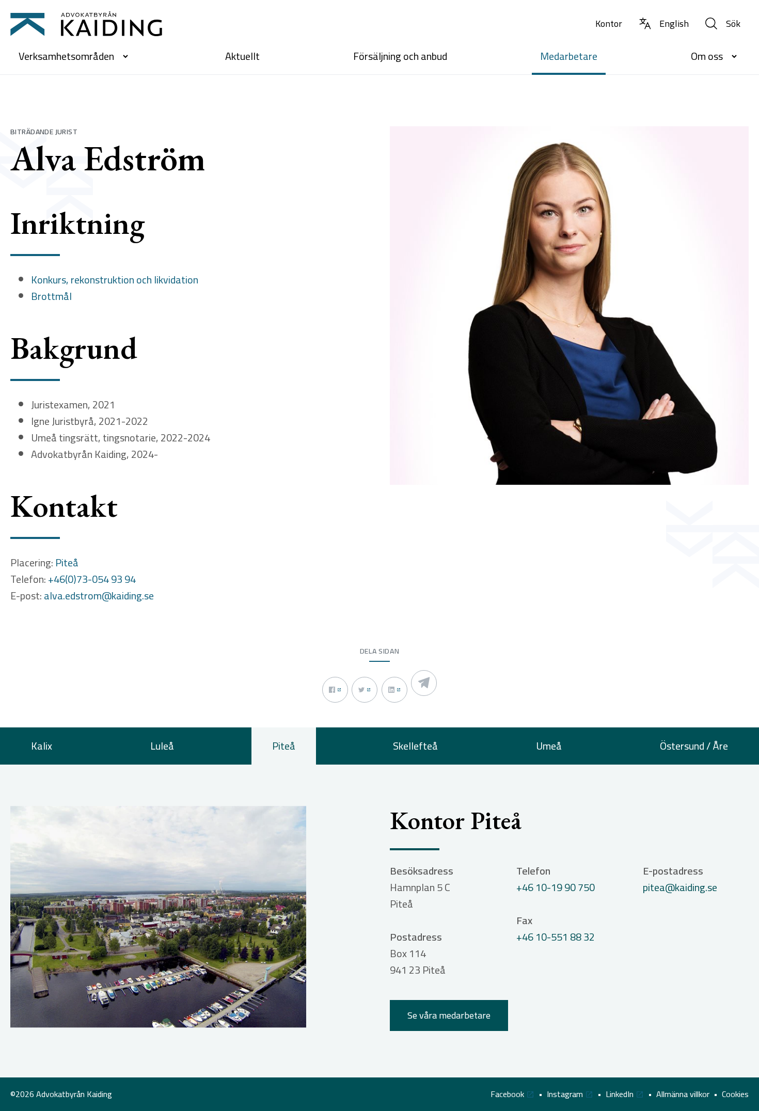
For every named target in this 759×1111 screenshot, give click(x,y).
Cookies (735, 1094)
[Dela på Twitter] (364, 690)
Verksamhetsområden (66, 56)
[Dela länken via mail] (424, 683)
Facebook (507, 1094)
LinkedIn (620, 1094)
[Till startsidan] (86, 23)
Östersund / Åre (694, 745)
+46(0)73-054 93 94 (92, 579)
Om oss (707, 56)
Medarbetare (568, 56)
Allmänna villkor (682, 1094)
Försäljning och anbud (400, 56)
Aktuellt (242, 56)
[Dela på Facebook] (335, 690)
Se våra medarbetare (449, 1015)
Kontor (608, 23)
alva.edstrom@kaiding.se (99, 596)
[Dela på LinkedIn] (394, 690)
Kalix (41, 745)
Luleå (162, 745)
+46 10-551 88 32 (555, 937)
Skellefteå (415, 745)
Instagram (565, 1094)
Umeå (549, 745)
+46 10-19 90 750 (555, 887)
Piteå (66, 562)
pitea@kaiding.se (680, 887)
